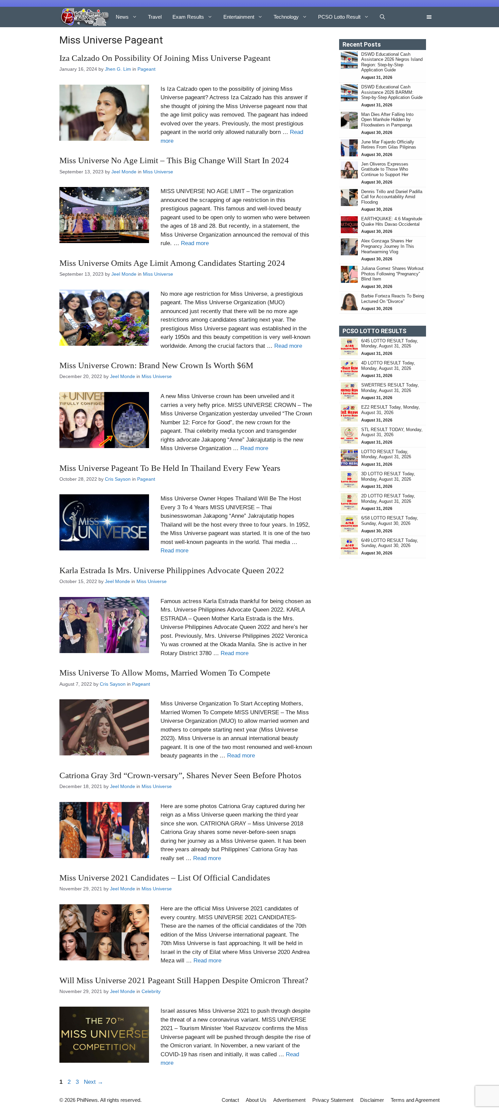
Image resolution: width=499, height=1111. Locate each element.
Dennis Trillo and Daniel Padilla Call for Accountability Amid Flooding (391, 197)
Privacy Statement (332, 1100)
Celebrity (151, 991)
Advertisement (289, 1100)
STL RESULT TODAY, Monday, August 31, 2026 (392, 432)
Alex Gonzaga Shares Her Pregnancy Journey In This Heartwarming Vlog (387, 246)
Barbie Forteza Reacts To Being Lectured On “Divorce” (392, 298)
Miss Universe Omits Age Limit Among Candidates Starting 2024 (172, 263)
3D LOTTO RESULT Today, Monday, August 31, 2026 (388, 476)
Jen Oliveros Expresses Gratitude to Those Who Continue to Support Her (384, 169)
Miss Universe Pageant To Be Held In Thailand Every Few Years (169, 468)
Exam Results (188, 17)
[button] (382, 17)
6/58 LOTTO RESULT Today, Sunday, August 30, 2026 (389, 520)
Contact (230, 1100)
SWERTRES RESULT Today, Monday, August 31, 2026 (390, 387)
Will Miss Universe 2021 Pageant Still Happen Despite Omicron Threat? (183, 980)
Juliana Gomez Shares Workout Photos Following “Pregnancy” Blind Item (392, 273)
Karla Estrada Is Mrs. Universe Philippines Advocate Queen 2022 (171, 570)
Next (93, 1082)
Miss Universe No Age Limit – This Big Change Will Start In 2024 (174, 160)
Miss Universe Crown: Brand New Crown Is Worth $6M (156, 365)
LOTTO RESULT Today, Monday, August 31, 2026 (386, 454)
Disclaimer (372, 1100)
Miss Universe (158, 171)
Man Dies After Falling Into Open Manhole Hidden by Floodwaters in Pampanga (387, 119)
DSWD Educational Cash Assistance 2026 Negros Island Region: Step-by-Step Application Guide (392, 62)
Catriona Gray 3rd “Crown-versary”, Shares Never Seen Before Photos (180, 775)
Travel (155, 17)
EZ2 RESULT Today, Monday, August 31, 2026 (390, 410)
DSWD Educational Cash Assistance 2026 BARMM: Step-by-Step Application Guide (392, 92)
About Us (256, 1100)
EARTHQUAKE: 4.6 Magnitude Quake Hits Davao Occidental (391, 221)
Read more (195, 243)
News (122, 17)
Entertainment (238, 17)
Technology (286, 17)
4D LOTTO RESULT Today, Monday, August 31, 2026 (388, 365)
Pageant (146, 69)
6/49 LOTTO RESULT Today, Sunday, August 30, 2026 (389, 543)
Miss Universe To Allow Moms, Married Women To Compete (164, 672)
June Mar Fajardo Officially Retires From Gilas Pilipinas (388, 144)
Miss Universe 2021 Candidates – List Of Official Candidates (164, 877)
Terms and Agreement (415, 1100)
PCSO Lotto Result (339, 17)
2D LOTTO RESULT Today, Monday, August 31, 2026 (388, 498)
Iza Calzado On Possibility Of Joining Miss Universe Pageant (165, 58)
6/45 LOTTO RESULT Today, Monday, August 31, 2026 (389, 343)
